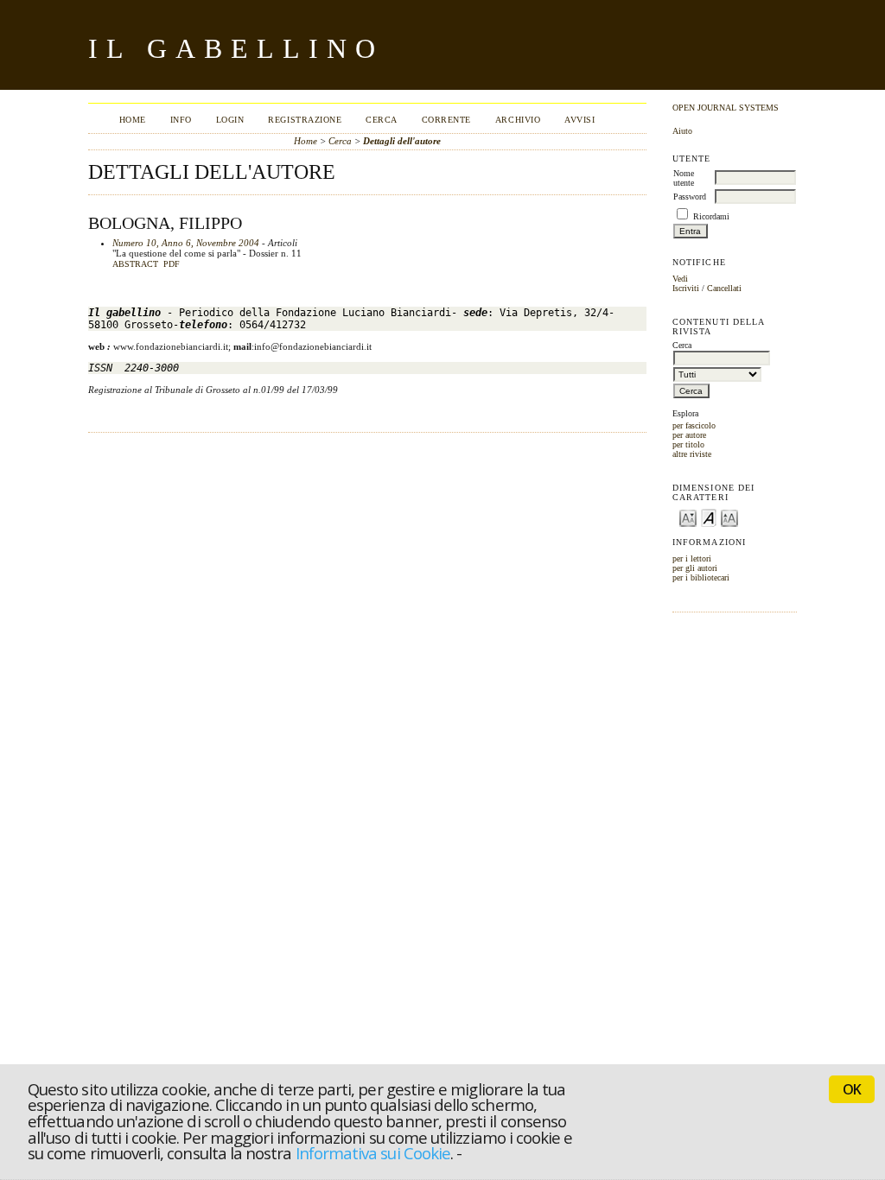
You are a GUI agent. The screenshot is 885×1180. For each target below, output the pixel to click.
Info (181, 119)
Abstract (135, 264)
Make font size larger (729, 517)
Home (132, 119)
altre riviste (691, 454)
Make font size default (708, 517)
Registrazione (304, 119)
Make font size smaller (688, 517)
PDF (171, 264)
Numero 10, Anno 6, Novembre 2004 (185, 243)
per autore (689, 435)
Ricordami (711, 216)
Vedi (680, 278)
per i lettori (691, 558)
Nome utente (683, 177)
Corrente (446, 119)
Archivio (517, 119)
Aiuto (682, 131)
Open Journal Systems (725, 107)
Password (689, 196)
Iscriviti (685, 288)
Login (230, 119)
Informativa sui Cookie (373, 1153)
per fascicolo (694, 425)
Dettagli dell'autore (402, 141)
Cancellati (724, 288)
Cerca (382, 119)
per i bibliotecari (700, 577)
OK (852, 1089)
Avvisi (579, 119)
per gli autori (694, 568)
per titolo (688, 444)
